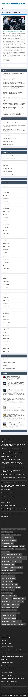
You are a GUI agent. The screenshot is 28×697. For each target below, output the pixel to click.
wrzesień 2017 (6, 326)
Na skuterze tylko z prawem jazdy (9, 681)
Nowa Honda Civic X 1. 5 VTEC (9, 138)
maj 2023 (5, 230)
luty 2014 (5, 345)
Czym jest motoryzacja (6, 499)
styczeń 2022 (6, 256)
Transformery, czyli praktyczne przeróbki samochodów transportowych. (10, 471)
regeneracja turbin (7, 581)
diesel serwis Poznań (7, 537)
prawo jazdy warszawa (8, 575)
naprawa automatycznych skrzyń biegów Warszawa (12, 558)
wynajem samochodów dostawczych (11, 621)
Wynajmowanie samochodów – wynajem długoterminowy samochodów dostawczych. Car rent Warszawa (14, 130)
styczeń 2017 (6, 338)
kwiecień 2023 (6, 233)
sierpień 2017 (6, 329)
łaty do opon (21, 624)
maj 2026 (5, 195)
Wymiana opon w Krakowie (9, 144)
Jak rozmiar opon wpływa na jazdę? (14, 31)
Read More (6, 60)
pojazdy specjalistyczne (8, 573)
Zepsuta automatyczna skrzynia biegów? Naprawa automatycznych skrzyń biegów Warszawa (13, 478)
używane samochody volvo (9, 610)
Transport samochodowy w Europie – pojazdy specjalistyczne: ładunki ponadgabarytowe (11, 452)
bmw (24, 529)
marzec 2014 (5, 341)
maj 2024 (5, 214)
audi (16, 529)
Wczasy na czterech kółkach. (7, 496)
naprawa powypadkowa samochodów (11, 561)
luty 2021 (5, 275)
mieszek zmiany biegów (8, 549)
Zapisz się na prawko (7, 168)
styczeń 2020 (6, 291)
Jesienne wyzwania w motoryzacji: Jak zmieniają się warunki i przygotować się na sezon (13, 445)
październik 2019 (6, 300)
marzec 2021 (5, 271)
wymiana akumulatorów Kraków (10, 612)
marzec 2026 (5, 198)
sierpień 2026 (6, 186)
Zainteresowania (5, 516)
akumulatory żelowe (7, 529)
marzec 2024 (5, 217)
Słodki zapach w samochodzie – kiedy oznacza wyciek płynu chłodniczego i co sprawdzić (13, 114)
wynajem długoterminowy (9, 618)
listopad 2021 (6, 259)
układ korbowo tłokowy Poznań (10, 604)
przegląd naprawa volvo (8, 578)
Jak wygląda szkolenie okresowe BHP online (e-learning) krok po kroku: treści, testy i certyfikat (14, 399)
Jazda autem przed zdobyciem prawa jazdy (11, 459)
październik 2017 (6, 322)
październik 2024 (6, 211)
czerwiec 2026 (6, 192)
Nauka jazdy (4, 659)
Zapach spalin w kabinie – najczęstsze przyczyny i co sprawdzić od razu (15, 383)
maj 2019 (5, 316)
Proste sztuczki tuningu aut (7, 492)
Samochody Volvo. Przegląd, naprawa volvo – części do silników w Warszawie (13, 509)
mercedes (22, 546)
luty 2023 (5, 240)
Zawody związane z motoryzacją (8, 456)
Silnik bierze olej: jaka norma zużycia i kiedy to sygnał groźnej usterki (13, 74)
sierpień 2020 (6, 281)
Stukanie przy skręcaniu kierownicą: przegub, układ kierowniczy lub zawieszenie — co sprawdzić (13, 93)
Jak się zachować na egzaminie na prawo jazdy (12, 656)
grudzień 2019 (6, 294)
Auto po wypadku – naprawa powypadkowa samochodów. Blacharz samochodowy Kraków (11, 463)
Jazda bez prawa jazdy (8, 174)
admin (8, 33)
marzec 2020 (5, 287)
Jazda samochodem (7, 171)
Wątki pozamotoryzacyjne (9, 368)
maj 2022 (5, 252)
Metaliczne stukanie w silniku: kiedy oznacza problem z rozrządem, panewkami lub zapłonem (14, 83)
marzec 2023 (5, 236)
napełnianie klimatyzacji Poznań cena (11, 554)
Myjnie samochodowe (8, 141)
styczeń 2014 (6, 348)
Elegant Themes (11, 695)
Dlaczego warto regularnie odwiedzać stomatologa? (13, 467)
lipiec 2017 (5, 332)
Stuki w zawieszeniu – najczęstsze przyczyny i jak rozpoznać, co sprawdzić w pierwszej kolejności (14, 104)
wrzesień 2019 (6, 303)
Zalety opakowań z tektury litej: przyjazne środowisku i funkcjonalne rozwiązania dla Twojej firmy (13, 415)
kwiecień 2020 (6, 284)
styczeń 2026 (6, 201)
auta (20, 529)
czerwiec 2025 (6, 208)
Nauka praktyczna (7, 135)
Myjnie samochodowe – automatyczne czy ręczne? (13, 474)
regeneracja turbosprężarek (9, 584)
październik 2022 (6, 246)
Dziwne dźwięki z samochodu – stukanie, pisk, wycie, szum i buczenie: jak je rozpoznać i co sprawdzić (13, 109)
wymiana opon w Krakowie (9, 615)
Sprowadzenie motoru (19, 598)
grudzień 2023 (6, 221)
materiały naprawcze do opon (10, 546)
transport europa (18, 601)
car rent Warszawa (7, 532)
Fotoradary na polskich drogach (10, 122)
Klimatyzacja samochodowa (9, 540)
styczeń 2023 (6, 243)
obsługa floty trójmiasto (9, 570)
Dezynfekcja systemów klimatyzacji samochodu (12, 482)
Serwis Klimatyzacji (7, 593)
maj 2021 (5, 265)
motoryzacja (5, 551)
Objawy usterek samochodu (9, 362)
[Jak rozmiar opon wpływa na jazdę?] (14, 23)
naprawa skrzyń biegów (8, 564)
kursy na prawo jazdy (7, 543)
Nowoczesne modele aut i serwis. (8, 505)
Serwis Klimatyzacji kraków (9, 595)
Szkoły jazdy (5, 165)
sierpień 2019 (6, 306)
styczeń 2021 (6, 278)
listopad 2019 (6, 297)
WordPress (23, 695)
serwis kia (11, 590)
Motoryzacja (18, 33)
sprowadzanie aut (6, 598)
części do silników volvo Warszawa (11, 534)
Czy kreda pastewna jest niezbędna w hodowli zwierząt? (15, 407)
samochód (4, 590)
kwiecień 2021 (6, 268)
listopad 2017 (6, 319)
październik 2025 (6, 205)
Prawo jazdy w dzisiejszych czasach (9, 684)
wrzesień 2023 (6, 224)
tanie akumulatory (7, 601)
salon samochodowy (7, 587)
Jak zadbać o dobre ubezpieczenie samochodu (12, 448)
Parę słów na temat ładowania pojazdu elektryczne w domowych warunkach (13, 486)
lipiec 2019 (5, 310)
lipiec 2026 (5, 189)
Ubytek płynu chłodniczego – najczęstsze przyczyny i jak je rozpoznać (12, 78)
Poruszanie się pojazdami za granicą (11, 155)
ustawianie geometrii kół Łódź (10, 607)
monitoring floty (20, 549)
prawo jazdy (5, 365)
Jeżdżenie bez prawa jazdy (9, 162)
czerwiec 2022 (6, 249)
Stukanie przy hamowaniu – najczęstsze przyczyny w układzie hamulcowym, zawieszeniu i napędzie (14, 99)
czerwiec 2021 (6, 262)
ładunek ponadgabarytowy (9, 624)
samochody (18, 587)
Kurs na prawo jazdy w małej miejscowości (11, 649)
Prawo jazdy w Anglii (6, 637)
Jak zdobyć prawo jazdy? (7, 662)
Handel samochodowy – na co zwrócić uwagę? (11, 513)
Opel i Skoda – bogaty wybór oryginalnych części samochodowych (14, 126)
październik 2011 (6, 351)
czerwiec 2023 (6, 227)
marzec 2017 (5, 335)
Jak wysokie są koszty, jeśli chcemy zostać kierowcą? (13, 678)
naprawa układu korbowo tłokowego (12, 567)
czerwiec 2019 (6, 313)
